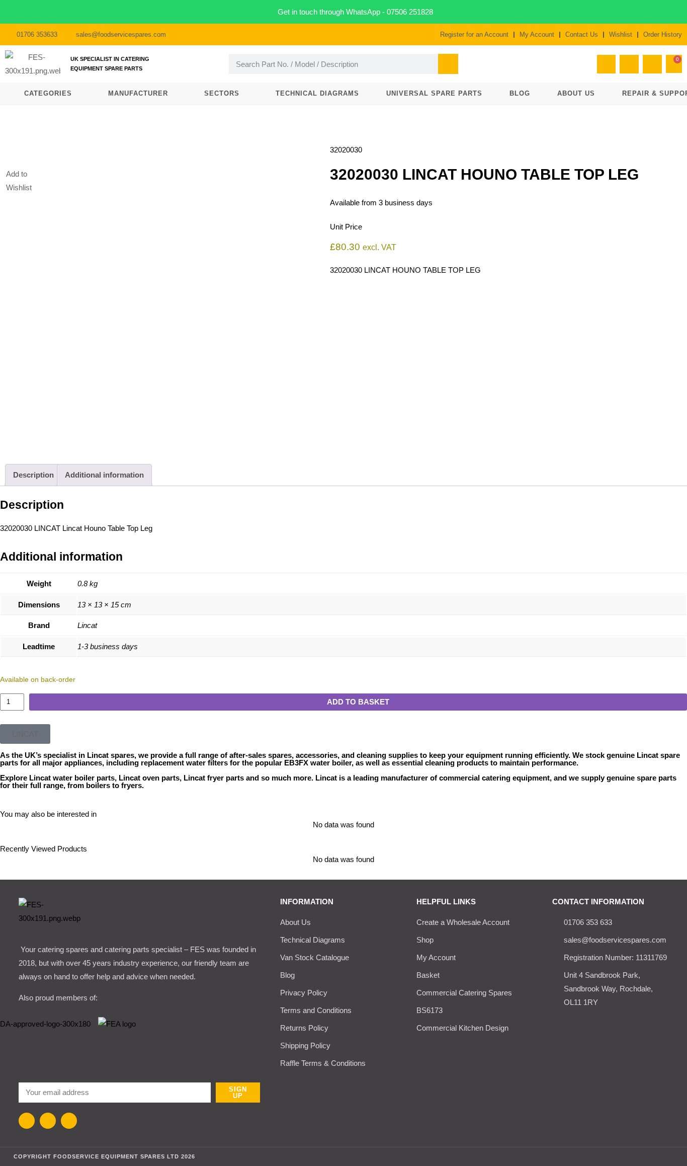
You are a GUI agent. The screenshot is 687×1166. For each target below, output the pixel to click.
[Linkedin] (69, 1121)
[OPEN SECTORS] (245, 94)
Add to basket (358, 701)
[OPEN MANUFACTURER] (173, 94)
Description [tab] (33, 475)
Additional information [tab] (104, 475)
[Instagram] (48, 1121)
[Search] (448, 64)
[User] (652, 64)
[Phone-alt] (606, 64)
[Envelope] (629, 64)
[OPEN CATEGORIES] (77, 94)
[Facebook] (27, 1121)
